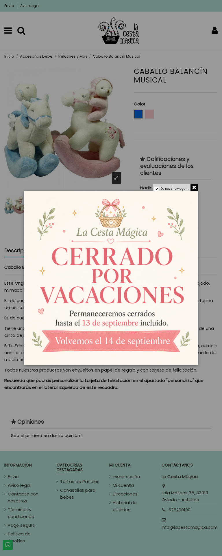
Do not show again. (174, 188)
